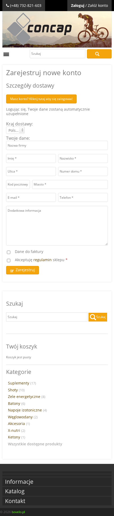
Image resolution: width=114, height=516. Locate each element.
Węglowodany (23, 417)
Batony (16, 403)
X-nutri (16, 430)
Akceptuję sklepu (41, 260)
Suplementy (22, 383)
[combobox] (15, 130)
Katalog (15, 491)
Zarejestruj (25, 269)
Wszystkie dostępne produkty (35, 444)
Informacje (19, 481)
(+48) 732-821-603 (25, 5)
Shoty (16, 390)
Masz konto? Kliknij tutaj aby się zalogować (41, 99)
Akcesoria (19, 423)
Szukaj (99, 53)
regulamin (42, 259)
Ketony (16, 437)
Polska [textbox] (14, 130)
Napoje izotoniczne (27, 410)
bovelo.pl (18, 512)
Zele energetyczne (26, 396)
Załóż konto (98, 5)
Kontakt (15, 501)
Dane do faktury (29, 252)
